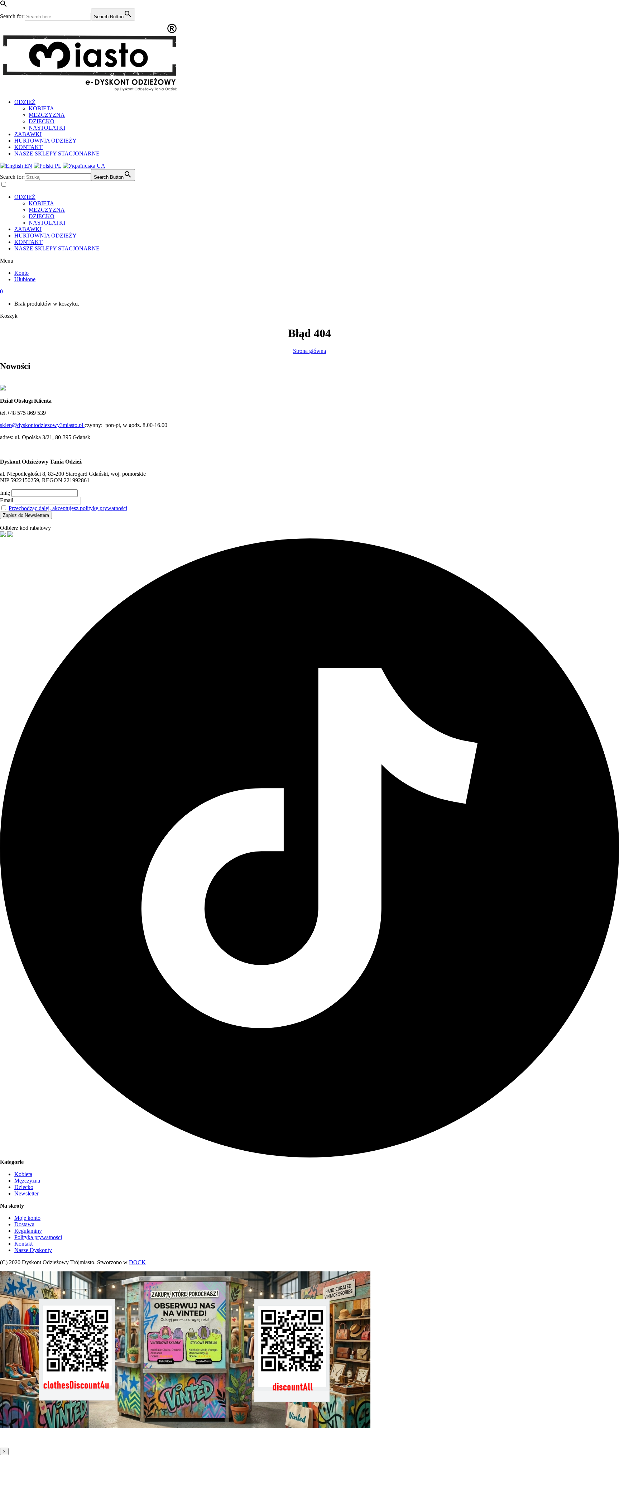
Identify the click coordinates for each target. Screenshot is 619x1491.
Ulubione (24, 279)
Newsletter (26, 1193)
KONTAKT (28, 147)
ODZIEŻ (24, 102)
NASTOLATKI (47, 128)
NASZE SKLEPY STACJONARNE (57, 153)
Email (6, 500)
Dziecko (23, 1187)
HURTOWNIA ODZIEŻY (45, 141)
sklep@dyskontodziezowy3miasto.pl (42, 425)
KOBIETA (41, 108)
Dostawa (24, 1224)
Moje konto (27, 1218)
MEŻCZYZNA (47, 115)
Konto (21, 273)
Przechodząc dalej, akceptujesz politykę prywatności (68, 508)
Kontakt (23, 1244)
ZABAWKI (28, 134)
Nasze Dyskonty (33, 1250)
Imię (5, 493)
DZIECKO (41, 121)
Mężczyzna (27, 1181)
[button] (3, 5)
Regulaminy (28, 1231)
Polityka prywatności (38, 1237)
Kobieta (23, 1174)
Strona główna (309, 351)
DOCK (137, 1262)
